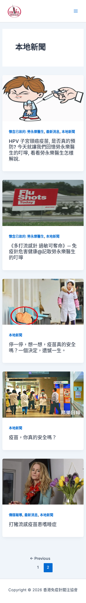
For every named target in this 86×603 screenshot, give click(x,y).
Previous (40, 558)
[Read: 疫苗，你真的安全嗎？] (43, 394)
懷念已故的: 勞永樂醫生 (26, 131)
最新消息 (52, 131)
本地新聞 (68, 131)
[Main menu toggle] (75, 11)
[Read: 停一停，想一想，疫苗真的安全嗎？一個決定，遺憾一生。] (43, 301)
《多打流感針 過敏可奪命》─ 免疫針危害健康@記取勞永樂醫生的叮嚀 (43, 252)
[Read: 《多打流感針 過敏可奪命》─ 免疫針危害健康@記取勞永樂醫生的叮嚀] (43, 202)
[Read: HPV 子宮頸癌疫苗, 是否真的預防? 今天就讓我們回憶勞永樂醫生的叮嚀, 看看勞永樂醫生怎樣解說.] (43, 97)
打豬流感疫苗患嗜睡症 (33, 524)
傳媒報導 (15, 515)
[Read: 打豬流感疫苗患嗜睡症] (43, 481)
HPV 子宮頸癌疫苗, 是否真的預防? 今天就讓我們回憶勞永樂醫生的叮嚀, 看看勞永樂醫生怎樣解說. (42, 150)
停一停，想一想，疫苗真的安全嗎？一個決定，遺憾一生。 (42, 347)
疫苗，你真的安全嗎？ (33, 437)
